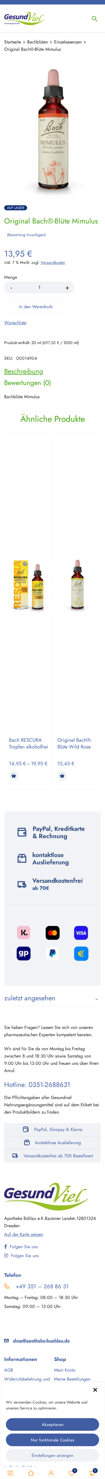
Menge (10, 277)
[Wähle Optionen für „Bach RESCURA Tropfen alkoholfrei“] (13, 775)
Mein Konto (65, 1370)
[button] (95, 1390)
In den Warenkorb (36, 306)
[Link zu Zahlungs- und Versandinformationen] (52, 900)
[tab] (23, 371)
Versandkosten (53, 262)
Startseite (12, 42)
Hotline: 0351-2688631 (37, 1084)
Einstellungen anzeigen (52, 1455)
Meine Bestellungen (72, 1379)
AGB (8, 1370)
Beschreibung (23, 371)
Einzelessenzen (68, 42)
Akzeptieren (53, 1425)
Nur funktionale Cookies (52, 1440)
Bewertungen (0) (27, 382)
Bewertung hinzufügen (26, 234)
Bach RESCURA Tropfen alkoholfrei (28, 743)
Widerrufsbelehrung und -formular (27, 1382)
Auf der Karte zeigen (23, 1234)
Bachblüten (37, 42)
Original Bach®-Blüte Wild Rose (74, 743)
